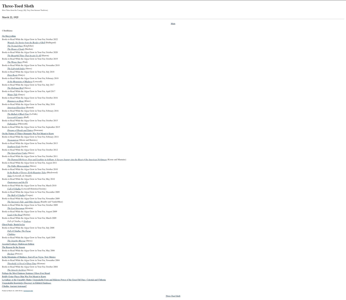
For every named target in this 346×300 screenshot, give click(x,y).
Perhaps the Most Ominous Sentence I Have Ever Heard (26, 273)
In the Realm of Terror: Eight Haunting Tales (26, 172)
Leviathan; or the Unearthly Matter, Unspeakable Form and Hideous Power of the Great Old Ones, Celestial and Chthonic (54, 279)
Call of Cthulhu (14, 188)
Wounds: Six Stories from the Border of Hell (26, 42)
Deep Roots (12, 75)
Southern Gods (13, 146)
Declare (10, 253)
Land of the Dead (14, 214)
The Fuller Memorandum (18, 165)
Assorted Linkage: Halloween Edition (18, 243)
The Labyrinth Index (16, 68)
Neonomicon (12, 139)
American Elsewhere (16, 107)
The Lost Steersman (15, 208)
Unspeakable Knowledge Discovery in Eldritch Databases (26, 282)
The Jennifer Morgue (16, 240)
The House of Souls (15, 49)
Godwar (27, 221)
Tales (9, 175)
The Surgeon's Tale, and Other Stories (23, 201)
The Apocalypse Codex (17, 152)
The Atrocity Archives (16, 269)
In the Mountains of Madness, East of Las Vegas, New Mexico (29, 256)
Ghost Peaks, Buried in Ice (13, 224)
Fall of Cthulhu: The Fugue (19, 230)
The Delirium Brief (15, 88)
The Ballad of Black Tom (18, 114)
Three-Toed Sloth (18, 6)
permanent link (28, 290)
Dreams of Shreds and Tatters (20, 130)
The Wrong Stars (14, 62)
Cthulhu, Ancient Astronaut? (14, 286)
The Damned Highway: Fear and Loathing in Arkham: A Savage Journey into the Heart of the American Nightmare (57, 159)
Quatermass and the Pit (17, 182)
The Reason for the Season (13, 247)
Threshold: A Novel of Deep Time (21, 263)
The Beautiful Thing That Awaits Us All (24, 55)
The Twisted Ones (15, 45)
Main (173, 23)
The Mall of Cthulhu (16, 195)
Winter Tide (12, 94)
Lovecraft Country (15, 117)
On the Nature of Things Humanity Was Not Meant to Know (28, 133)
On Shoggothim (9, 36)
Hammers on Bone (15, 101)
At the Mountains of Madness (19, 81)
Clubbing (11, 234)
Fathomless (12, 123)
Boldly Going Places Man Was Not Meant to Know (24, 276)
